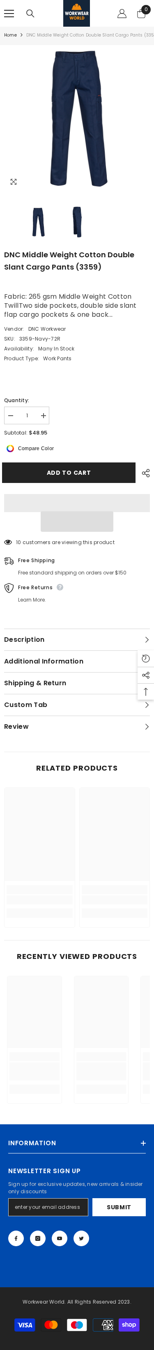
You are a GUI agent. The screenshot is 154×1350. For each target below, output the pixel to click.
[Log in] (121, 13)
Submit (119, 1207)
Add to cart (71, 473)
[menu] (9, 13)
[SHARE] (144, 473)
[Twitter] (81, 1238)
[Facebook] (16, 1238)
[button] (77, 521)
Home (10, 35)
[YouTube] (59, 1238)
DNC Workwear (47, 328)
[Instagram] (38, 1238)
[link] (40, 899)
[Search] (30, 13)
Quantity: (16, 400)
